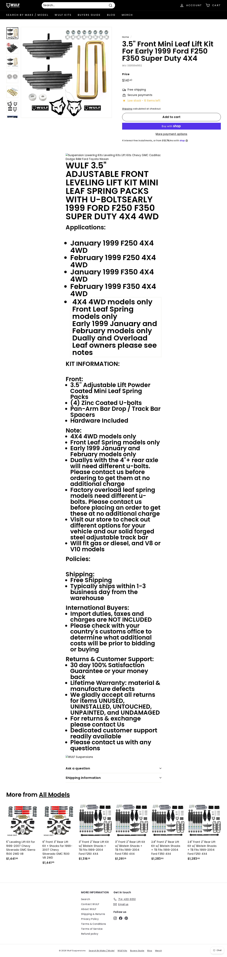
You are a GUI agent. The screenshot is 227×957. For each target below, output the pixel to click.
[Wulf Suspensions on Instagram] (115, 918)
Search (85, 899)
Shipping (127, 108)
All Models (54, 795)
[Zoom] (66, 72)
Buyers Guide (89, 15)
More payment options (171, 134)
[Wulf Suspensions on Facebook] (120, 918)
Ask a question (78, 768)
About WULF (88, 909)
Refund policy (89, 934)
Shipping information (83, 778)
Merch (127, 15)
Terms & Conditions (93, 924)
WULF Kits (63, 15)
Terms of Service (92, 929)
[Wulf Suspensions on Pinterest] (126, 918)
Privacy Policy (90, 919)
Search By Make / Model (27, 15)
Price (125, 74)
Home (125, 37)
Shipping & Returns (93, 914)
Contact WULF (90, 904)
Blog (111, 15)
